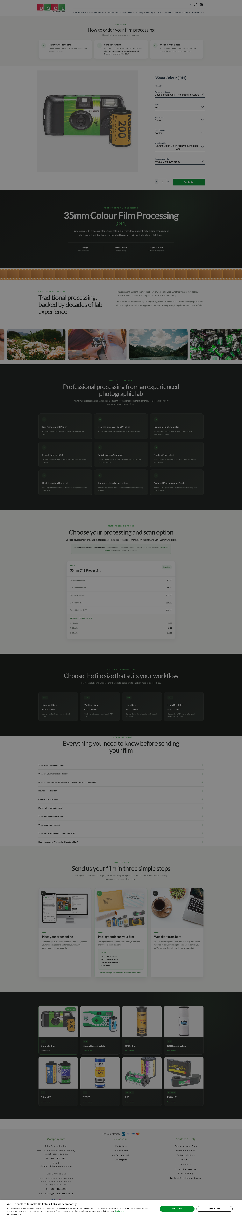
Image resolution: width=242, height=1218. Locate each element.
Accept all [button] (177, 1208)
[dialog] (121, 1209)
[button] (80, 1214)
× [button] (239, 1203)
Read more (119, 1211)
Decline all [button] (214, 1209)
